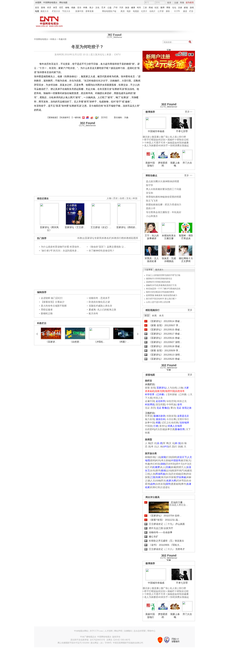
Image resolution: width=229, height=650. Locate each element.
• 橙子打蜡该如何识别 (154, 139)
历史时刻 (170, 463)
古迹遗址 (165, 487)
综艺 (61, 7)
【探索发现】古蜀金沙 (52, 302)
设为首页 (190, 2)
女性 (152, 470)
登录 (169, 3)
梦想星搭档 (162, 164)
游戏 (192, 7)
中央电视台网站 (81, 631)
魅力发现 (149, 419)
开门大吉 (187, 162)
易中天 (179, 463)
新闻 (43, 7)
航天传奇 (93, 313)
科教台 (53, 39)
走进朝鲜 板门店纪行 (52, 298)
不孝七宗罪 (182, 131)
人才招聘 (108, 631)
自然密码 (149, 429)
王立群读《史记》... (101, 227)
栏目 (191, 11)
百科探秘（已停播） (178, 394)
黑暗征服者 (47, 309)
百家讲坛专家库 (93, 238)
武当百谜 (159, 429)
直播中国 (79, 11)
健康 (133, 7)
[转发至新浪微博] (91, 117)
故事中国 (149, 422)
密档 (152, 460)
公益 (109, 7)
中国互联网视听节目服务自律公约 (128, 643)
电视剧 (136, 11)
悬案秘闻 (176, 484)
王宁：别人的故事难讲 (152, 237)
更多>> (188, 111)
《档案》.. (123, 341)
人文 (152, 480)
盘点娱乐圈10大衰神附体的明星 (162, 181)
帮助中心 (151, 631)
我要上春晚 (175, 164)
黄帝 (158, 470)
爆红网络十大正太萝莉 (186, 260)
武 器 (171, 446)
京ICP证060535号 (97, 640)
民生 (163, 480)
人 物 (147, 443)
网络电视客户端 (109, 11)
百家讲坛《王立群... (75, 227)
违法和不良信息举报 (79, 640)
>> (137, 332)
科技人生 (158, 397)
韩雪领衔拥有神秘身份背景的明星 (163, 196)
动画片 (152, 11)
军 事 (165, 443)
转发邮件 (65, 117)
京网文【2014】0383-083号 (118, 640)
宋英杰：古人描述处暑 (152, 260)
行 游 (177, 446)
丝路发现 (171, 416)
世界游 (148, 416)
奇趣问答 (63, 39)
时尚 (139, 7)
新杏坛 (162, 426)
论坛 (174, 7)
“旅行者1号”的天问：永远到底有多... (60, 250)
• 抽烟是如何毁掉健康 (177, 142)
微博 (162, 7)
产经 (115, 7)
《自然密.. (75, 341)
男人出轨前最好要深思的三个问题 (163, 189)
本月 (161, 315)
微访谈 (146, 136)
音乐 (79, 7)
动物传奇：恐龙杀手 (99, 298)
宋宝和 (149, 193)
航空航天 (186, 460)
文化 (97, 7)
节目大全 (66, 11)
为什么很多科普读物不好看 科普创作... (61, 246)
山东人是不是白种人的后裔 (158, 302)
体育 (55, 7)
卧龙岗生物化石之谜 (99, 302)
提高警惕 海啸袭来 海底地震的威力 (161, 295)
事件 (183, 484)
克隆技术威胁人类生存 (100, 305)
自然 (122, 198)
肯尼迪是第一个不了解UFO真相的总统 (163, 288)
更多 (190, 310)
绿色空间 (171, 401)
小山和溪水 (152, 216)
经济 (49, 7)
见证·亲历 (150, 407)
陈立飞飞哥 (152, 200)
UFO (186, 463)
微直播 (155, 136)
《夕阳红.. (99, 341)
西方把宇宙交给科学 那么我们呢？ (161, 299)
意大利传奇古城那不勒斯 (54, 305)
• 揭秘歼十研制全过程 (177, 139)
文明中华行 (183, 419)
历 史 (153, 443)
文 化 (172, 443)
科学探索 (171, 477)
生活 (168, 473)
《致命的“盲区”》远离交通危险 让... (107, 246)
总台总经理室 (140, 631)
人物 (180, 387)
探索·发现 (150, 387)
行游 (168, 457)
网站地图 (63, 2)
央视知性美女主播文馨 (169, 237)
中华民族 (171, 404)
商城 (151, 7)
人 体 (159, 446)
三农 (145, 7)
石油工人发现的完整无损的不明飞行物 (163, 275)
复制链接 (53, 117)
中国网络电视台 (50, 2)
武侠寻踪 (181, 480)
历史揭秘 (176, 473)
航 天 (183, 446)
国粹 (174, 457)
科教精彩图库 (131, 238)
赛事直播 (89, 11)
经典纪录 (155, 487)
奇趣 (147, 463)
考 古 (153, 446)
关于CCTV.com (96, 631)
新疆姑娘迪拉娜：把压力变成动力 (163, 204)
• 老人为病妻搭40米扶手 (155, 145)
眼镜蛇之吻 (47, 313)
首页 (37, 7)
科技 (135, 198)
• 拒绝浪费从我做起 (179, 145)
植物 (147, 457)
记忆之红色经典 (170, 422)
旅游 (127, 7)
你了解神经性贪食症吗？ (101, 250)
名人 (162, 467)
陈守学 (149, 185)
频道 (185, 11)
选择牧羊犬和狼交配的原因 (158, 282)
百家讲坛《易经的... (126, 227)
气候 (184, 470)
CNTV (117, 54)
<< (38, 332)
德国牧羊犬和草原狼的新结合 (159, 278)
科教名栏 (106, 238)
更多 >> (188, 175)
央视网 (38, 2)
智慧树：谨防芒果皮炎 (186, 237)
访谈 (180, 7)
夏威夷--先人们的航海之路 (102, 309)
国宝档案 (160, 404)
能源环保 (176, 470)
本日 (147, 315)
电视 (37, 11)
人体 (152, 473)
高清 (123, 11)
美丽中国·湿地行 (150, 164)
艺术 (103, 7)
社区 (157, 7)
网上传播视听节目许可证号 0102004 (73, 643)
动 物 (184, 443)
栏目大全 (56, 11)
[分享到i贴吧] (87, 117)
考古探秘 (165, 460)
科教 (85, 7)
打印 (104, 117)
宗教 (183, 473)
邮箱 (186, 7)
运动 (168, 470)
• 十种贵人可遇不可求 (154, 142)
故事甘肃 (170, 429)
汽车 (121, 7)
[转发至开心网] (83, 117)
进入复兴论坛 (97, 54)
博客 (168, 7)
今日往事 (171, 419)
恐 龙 (147, 446)
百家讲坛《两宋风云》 (49, 229)
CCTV (177, 11)
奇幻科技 (155, 463)
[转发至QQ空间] (96, 117)
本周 (154, 315)
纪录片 (144, 11)
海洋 (163, 477)
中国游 (148, 426)
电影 (129, 11)
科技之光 (182, 401)
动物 (158, 480)
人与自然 (172, 387)
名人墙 (173, 136)
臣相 (152, 457)
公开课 (161, 11)
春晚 (67, 7)
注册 (176, 3)
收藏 (173, 467)
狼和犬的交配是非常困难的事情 (160, 292)
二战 (158, 457)
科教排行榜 (118, 238)
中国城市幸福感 (156, 131)
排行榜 (182, 136)
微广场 (164, 136)
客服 (182, 2)
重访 (172, 407)
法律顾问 (128, 631)
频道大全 (45, 11)
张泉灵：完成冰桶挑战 (169, 260)
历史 (115, 198)
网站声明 (118, 631)
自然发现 (160, 484)
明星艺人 (181, 467)
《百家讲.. (51, 341)
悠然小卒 (150, 208)
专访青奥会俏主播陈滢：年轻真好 (163, 212)
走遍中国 (149, 401)
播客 (168, 11)
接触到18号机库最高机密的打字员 (161, 285)
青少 (91, 7)
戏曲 (73, 7)
